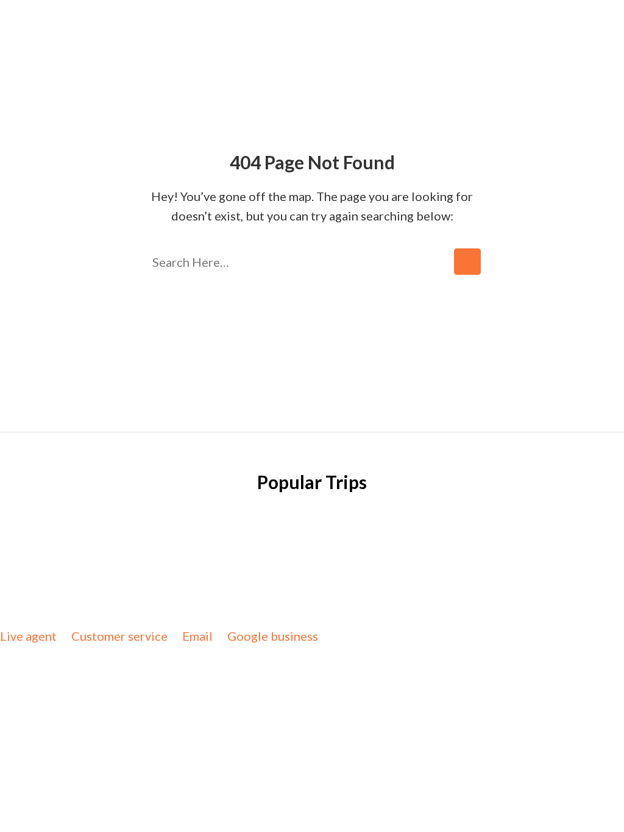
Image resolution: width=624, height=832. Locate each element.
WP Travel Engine (456, 584)
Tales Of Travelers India (266, 584)
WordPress (340, 604)
